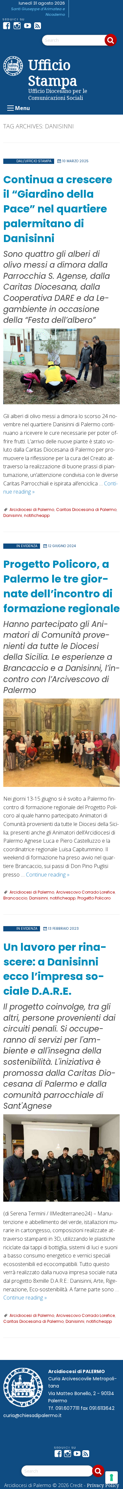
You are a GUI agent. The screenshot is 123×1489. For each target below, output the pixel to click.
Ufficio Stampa (52, 73)
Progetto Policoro (94, 898)
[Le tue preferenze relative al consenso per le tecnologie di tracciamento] (111, 1477)
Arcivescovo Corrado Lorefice (85, 892)
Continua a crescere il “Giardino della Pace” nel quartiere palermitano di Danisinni (57, 209)
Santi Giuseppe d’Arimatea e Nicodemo (38, 11)
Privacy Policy (103, 1485)
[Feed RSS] (39, 26)
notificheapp (37, 515)
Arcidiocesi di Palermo (32, 509)
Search (110, 40)
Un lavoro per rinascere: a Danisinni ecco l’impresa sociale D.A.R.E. (55, 969)
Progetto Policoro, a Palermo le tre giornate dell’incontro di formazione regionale (61, 586)
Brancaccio (15, 898)
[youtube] (29, 26)
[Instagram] (18, 26)
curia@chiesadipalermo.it (32, 1415)
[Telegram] (50, 26)
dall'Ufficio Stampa (33, 161)
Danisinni (12, 515)
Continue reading (48, 874)
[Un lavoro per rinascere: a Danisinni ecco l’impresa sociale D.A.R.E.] (61, 1158)
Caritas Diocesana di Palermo (86, 509)
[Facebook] (8, 26)
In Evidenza (26, 546)
